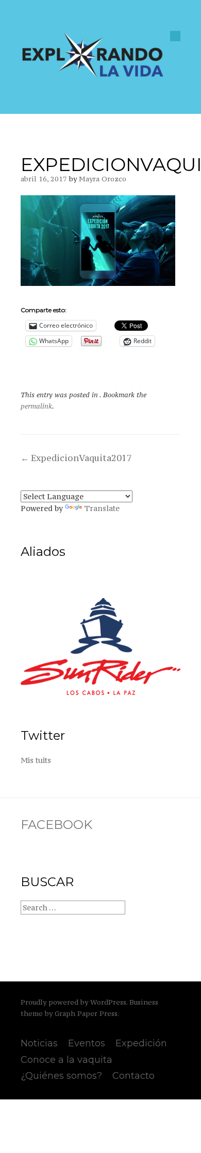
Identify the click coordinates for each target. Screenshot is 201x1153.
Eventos (86, 1043)
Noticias (39, 1043)
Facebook (56, 824)
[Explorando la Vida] (93, 75)
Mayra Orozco (102, 179)
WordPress (108, 1002)
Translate (102, 508)
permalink (36, 406)
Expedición (141, 1043)
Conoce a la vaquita (66, 1059)
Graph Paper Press (86, 1013)
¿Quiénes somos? (61, 1075)
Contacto (133, 1075)
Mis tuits (36, 760)
